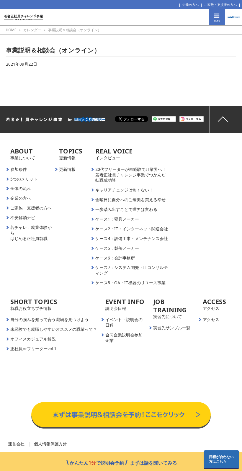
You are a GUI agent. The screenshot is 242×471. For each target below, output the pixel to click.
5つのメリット (23, 179)
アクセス (211, 319)
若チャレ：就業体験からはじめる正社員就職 (31, 233)
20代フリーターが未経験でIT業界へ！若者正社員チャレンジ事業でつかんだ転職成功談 (130, 175)
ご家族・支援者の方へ (220, 4)
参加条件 (18, 169)
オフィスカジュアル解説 (33, 339)
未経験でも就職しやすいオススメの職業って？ (53, 329)
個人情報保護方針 (50, 444)
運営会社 (16, 444)
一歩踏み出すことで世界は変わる (126, 209)
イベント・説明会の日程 (124, 322)
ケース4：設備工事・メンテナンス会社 (131, 238)
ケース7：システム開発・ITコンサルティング (131, 270)
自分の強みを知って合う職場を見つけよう (49, 319)
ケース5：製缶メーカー (117, 248)
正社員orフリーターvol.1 (33, 348)
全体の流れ (20, 188)
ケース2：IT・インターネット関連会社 (131, 229)
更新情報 (67, 169)
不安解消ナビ (22, 217)
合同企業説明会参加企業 (124, 337)
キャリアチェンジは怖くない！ (124, 190)
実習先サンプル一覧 (171, 327)
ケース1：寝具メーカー (117, 219)
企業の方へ (190, 4)
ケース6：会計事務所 (115, 258)
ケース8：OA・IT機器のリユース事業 (130, 282)
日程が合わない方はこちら (221, 459)
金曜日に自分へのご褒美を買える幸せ (130, 199)
